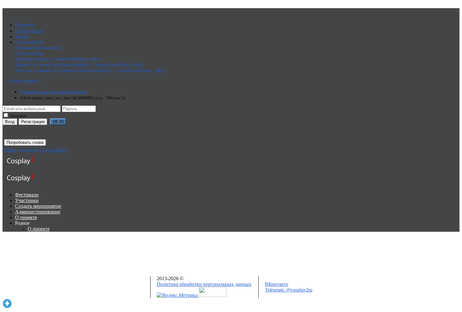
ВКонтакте (276, 284)
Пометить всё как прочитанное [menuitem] (53, 91)
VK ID (57, 121)
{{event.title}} (54, 150)
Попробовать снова (25, 142)
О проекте (26, 217)
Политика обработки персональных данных (204, 284)
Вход (10, 121)
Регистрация (33, 121)
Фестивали (27, 194)
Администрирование (37, 211)
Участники (27, 200)
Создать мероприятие (38, 206)
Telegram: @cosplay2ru (288, 289)
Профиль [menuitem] (25, 25)
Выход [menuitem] (22, 36)
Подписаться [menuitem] (29, 30)
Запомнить (17, 116)
